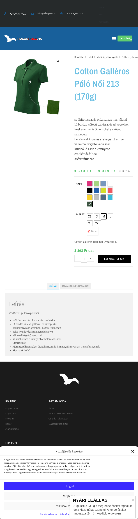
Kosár (101, 7)
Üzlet (90, 57)
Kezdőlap (79, 57)
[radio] (89, 183)
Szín (79, 184)
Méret (80, 214)
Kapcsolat (104, 22)
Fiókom (102, 14)
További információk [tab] (75, 286)
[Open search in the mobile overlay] (131, 38)
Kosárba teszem (114, 259)
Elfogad (69, 486)
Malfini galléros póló (107, 57)
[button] (132, 451)
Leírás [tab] (53, 286)
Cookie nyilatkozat (49, 514)
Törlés (94, 231)
